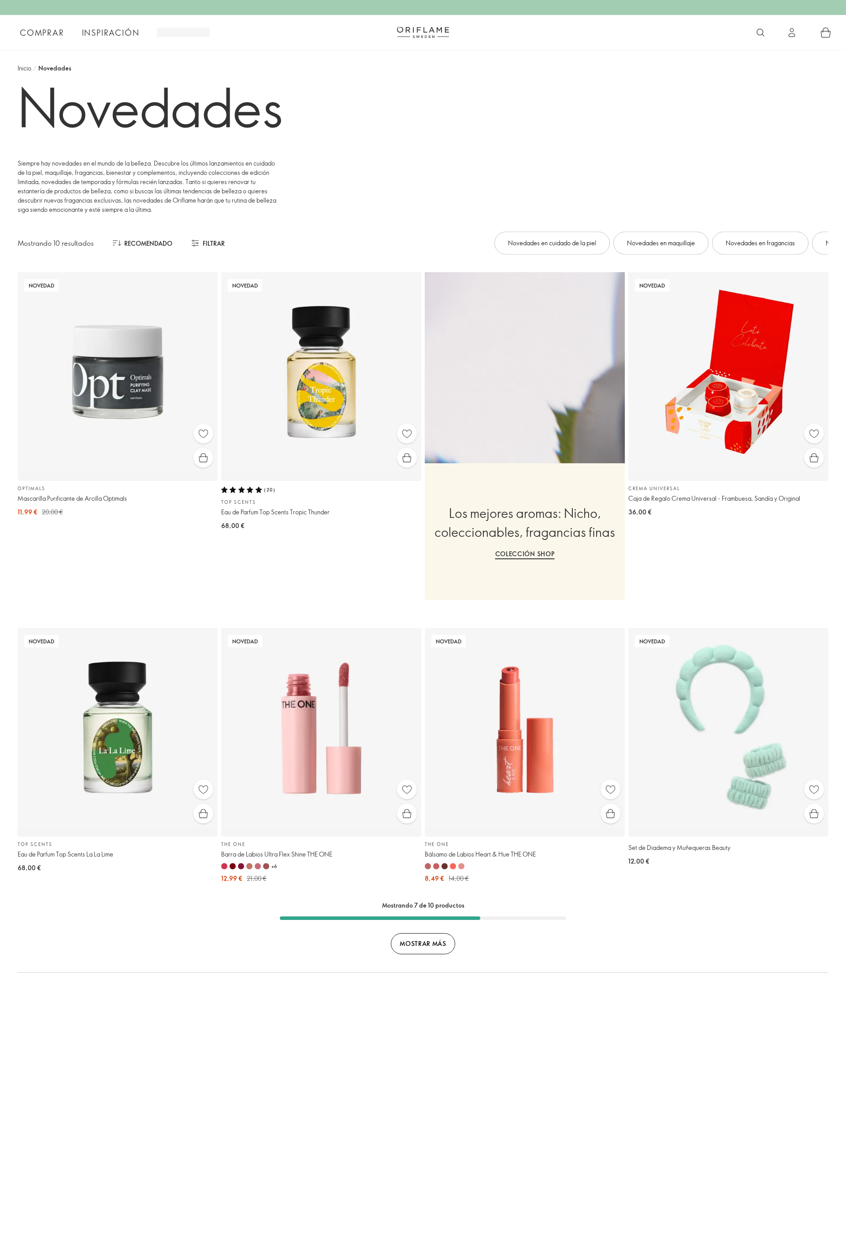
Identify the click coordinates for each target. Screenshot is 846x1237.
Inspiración (111, 32)
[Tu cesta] (825, 32)
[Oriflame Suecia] (423, 32)
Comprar (42, 32)
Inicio (24, 68)
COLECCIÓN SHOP (525, 554)
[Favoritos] (203, 433)
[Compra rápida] (203, 458)
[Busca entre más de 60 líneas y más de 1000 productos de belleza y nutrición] (760, 32)
